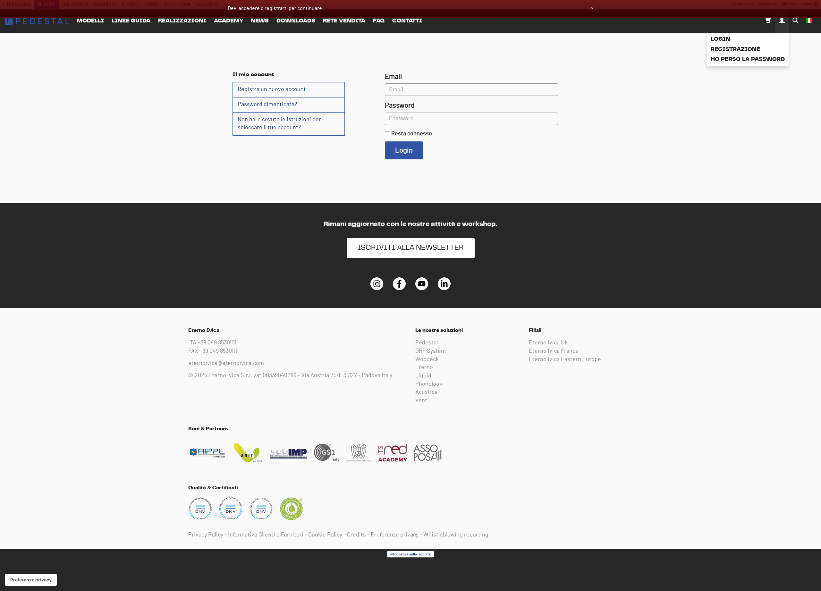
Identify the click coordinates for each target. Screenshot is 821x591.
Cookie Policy (325, 535)
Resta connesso (411, 134)
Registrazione (735, 49)
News (260, 21)
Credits (356, 535)
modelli (90, 21)
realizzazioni (182, 21)
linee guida (131, 21)
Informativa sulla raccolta (410, 554)
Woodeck (427, 359)
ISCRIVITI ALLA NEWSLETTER (411, 247)
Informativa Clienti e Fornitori (265, 535)
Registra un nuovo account (272, 89)
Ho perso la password (748, 59)
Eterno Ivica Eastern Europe (565, 359)
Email (393, 76)
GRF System (430, 351)
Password (400, 105)
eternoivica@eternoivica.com (226, 363)
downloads (295, 21)
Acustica (426, 392)
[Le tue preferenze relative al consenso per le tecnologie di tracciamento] (31, 580)
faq (379, 21)
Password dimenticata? (267, 104)
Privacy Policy (205, 535)
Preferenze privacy (395, 535)
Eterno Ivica (37, 21)
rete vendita (344, 21)
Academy (228, 21)
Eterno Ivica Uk (548, 343)
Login (720, 39)
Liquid (423, 376)
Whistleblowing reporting (455, 535)
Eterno (424, 367)
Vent (421, 400)
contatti (407, 21)
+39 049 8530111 (218, 351)
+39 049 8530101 (217, 343)
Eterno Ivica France (554, 351)
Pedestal (426, 343)
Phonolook (428, 384)
